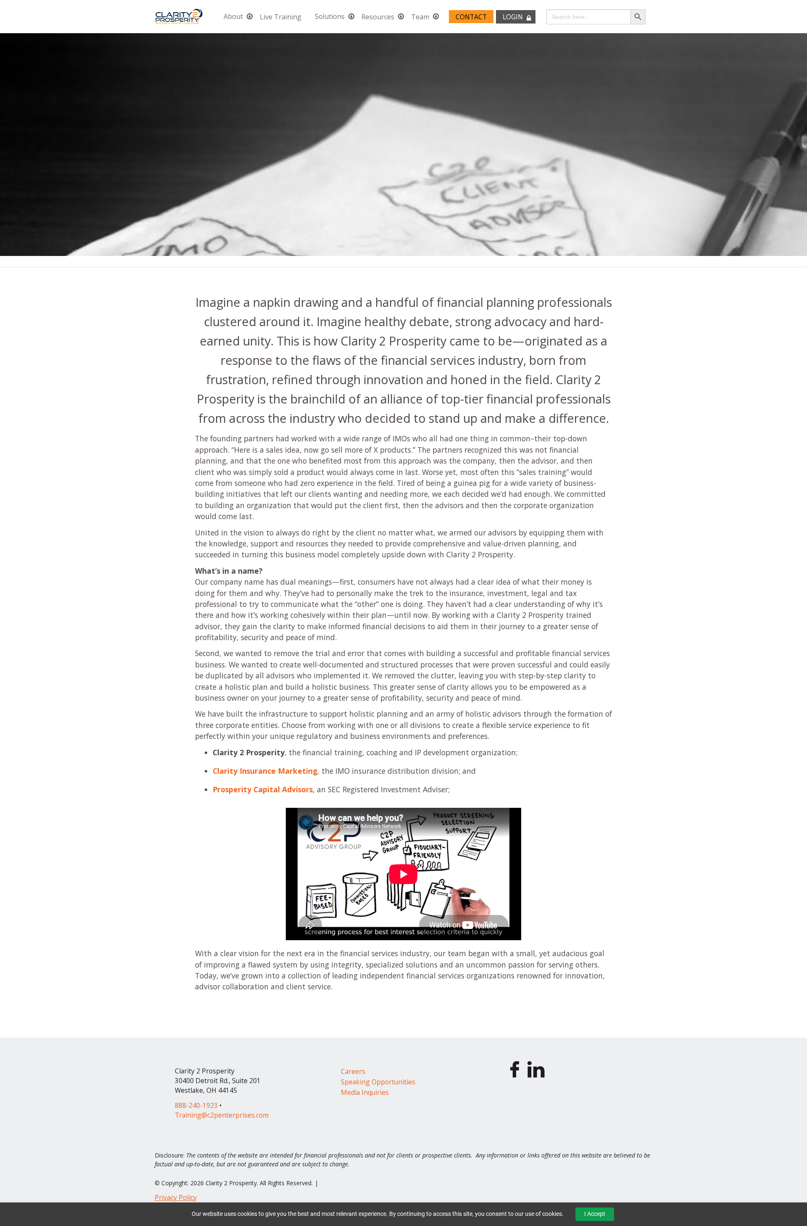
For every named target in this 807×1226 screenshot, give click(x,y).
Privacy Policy (176, 1197)
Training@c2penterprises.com (222, 1115)
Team (420, 16)
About (233, 16)
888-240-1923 (196, 1105)
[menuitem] (235, 16)
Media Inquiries (365, 1092)
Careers (353, 1071)
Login (513, 16)
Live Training (280, 16)
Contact (471, 16)
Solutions (330, 16)
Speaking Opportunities (378, 1081)
